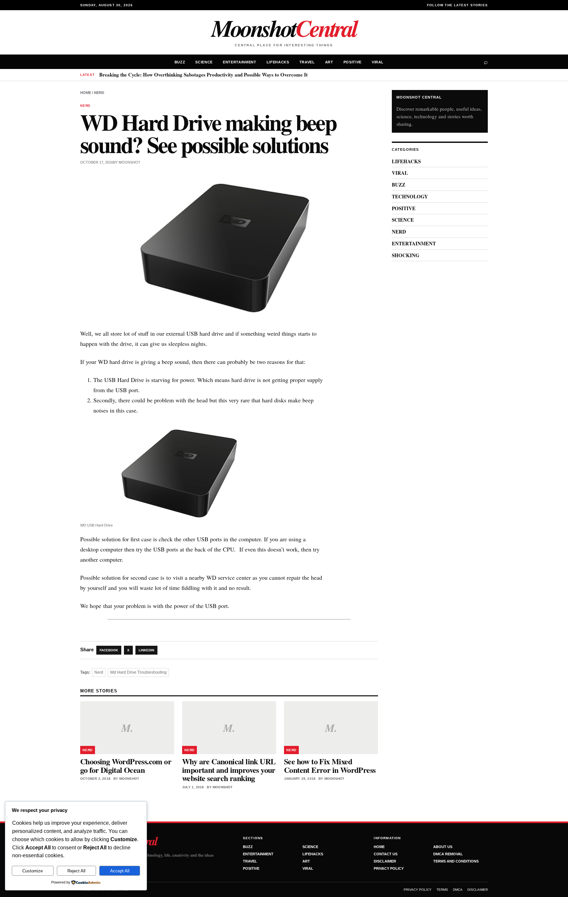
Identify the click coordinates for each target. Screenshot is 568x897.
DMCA (457, 889)
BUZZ (180, 62)
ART (329, 62)
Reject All (76, 870)
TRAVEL (307, 62)
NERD (99, 93)
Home (85, 93)
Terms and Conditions (456, 861)
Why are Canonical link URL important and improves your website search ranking (228, 769)
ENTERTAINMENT (239, 62)
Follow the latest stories (457, 5)
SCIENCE (204, 62)
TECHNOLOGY (410, 196)
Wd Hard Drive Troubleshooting (138, 672)
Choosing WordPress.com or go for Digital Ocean (125, 765)
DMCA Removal (448, 854)
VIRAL (378, 62)
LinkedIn (146, 650)
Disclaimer (385, 861)
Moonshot (284, 28)
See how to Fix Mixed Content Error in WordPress (329, 765)
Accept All (120, 870)
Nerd (98, 672)
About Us (442, 847)
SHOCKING (405, 255)
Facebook (109, 650)
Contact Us (385, 854)
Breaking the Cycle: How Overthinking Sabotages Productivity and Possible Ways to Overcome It (203, 74)
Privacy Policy (389, 868)
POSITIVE (352, 62)
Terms (442, 889)
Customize (32, 870)
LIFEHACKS (278, 62)
